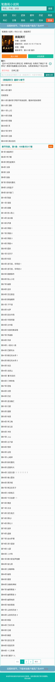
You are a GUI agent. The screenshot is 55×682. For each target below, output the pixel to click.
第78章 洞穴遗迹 (7, 543)
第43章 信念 (6, 365)
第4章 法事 (5, 167)
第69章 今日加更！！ (9, 498)
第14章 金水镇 (7, 218)
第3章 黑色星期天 (8, 162)
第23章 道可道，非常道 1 (11, 263)
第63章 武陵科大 (7, 467)
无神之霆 (15, 70)
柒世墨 (23, 40)
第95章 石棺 (6, 630)
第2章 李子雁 (6, 157)
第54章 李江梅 (7, 421)
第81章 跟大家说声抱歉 (10, 559)
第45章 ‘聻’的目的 (8, 375)
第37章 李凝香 (7, 335)
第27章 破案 (6, 284)
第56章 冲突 (6, 431)
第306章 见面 (6, 136)
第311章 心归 (6, 110)
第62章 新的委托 (7, 462)
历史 (41, 15)
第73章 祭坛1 (6, 518)
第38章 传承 (6, 340)
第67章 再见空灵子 (8, 487)
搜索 (50, 8)
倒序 (50, 146)
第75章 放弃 (6, 528)
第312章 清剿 (6, 105)
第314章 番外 (6, 90)
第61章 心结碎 (7, 457)
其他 (23, 20)
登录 (50, 20)
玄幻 (14, 15)
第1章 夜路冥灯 (7, 151)
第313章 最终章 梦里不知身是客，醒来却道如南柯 (21, 100)
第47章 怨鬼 (6, 386)
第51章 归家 (6, 406)
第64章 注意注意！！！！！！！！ (15, 472)
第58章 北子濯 (7, 442)
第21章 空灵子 (7, 253)
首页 (5, 15)
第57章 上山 (6, 436)
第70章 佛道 (6, 503)
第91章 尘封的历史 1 (9, 609)
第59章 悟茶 (6, 447)
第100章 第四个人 (8, 655)
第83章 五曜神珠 (7, 569)
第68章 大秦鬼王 (7, 492)
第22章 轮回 (6, 258)
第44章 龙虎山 (7, 370)
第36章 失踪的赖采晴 (9, 330)
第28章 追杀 (6, 289)
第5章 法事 (5, 172)
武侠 (23, 15)
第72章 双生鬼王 (7, 513)
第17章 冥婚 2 (6, 233)
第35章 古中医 (7, 325)
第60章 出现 (6, 452)
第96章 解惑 (6, 635)
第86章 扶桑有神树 (8, 584)
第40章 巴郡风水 (7, 350)
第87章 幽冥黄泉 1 (8, 589)
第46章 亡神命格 (7, 380)
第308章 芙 (5, 125)
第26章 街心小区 (7, 279)
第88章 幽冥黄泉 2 (8, 594)
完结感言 (4, 95)
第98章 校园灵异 (7, 645)
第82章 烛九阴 (7, 564)
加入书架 (14, 56)
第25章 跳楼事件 (7, 274)
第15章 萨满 (6, 223)
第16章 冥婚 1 (6, 228)
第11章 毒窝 (6, 202)
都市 (32, 15)
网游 (50, 15)
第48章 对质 (6, 391)
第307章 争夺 (6, 131)
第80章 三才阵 (7, 553)
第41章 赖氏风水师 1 (9, 355)
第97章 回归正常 (7, 640)
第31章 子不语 (7, 304)
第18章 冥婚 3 (6, 238)
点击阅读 (40, 56)
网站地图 (27, 678)
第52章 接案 (6, 411)
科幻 (5, 20)
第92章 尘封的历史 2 (9, 615)
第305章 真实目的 (8, 141)
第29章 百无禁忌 (7, 294)
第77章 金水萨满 (7, 538)
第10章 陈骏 (6, 197)
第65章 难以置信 (7, 477)
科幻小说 (18, 31)
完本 (41, 20)
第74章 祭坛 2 (6, 523)
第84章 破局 (6, 574)
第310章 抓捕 (6, 115)
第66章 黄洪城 (7, 482)
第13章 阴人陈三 (7, 213)
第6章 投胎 (5, 177)
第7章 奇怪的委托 (8, 182)
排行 (32, 20)
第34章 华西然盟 (7, 319)
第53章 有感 (6, 416)
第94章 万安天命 (7, 625)
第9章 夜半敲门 (7, 192)
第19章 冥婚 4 (6, 243)
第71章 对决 (6, 508)
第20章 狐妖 (6, 248)
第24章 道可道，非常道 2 (11, 269)
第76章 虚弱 (6, 533)
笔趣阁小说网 (10, 4)
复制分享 (49, 75)
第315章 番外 (29, 50)
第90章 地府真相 (7, 604)
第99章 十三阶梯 (7, 650)
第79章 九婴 (6, 548)
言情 (14, 20)
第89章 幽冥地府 (7, 599)
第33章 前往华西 (7, 314)
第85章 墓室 (6, 579)
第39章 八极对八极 (8, 345)
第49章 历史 (6, 396)
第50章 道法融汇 (7, 401)
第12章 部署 (6, 207)
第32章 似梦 (6, 309)
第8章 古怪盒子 (7, 187)
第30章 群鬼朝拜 (7, 299)
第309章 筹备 (6, 120)
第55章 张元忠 (7, 426)
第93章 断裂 (6, 620)
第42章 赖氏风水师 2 (9, 360)
